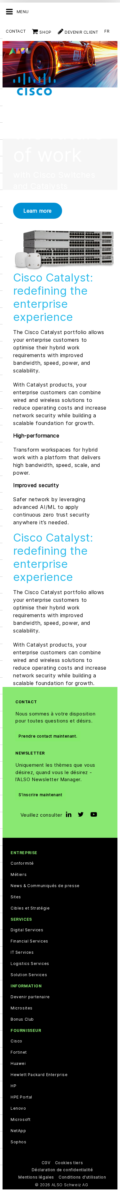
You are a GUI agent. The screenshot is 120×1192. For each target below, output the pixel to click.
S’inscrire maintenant (40, 794)
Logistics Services (30, 963)
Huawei (18, 1063)
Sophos (19, 1142)
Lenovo (18, 1108)
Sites (16, 897)
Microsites (22, 1008)
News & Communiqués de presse (45, 886)
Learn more (37, 211)
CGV (46, 1162)
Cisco (16, 1041)
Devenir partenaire (30, 997)
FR (106, 31)
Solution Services (29, 975)
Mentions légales (36, 1177)
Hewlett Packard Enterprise (39, 1075)
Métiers (19, 874)
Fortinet (19, 1052)
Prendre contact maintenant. (48, 736)
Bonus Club (22, 1019)
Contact (16, 31)
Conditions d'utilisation (82, 1177)
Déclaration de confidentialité (62, 1169)
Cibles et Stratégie (30, 908)
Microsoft (20, 1119)
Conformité (22, 863)
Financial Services (29, 941)
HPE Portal (21, 1097)
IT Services (22, 952)
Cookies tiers (69, 1162)
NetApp (18, 1131)
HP (13, 1086)
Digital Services (27, 930)
